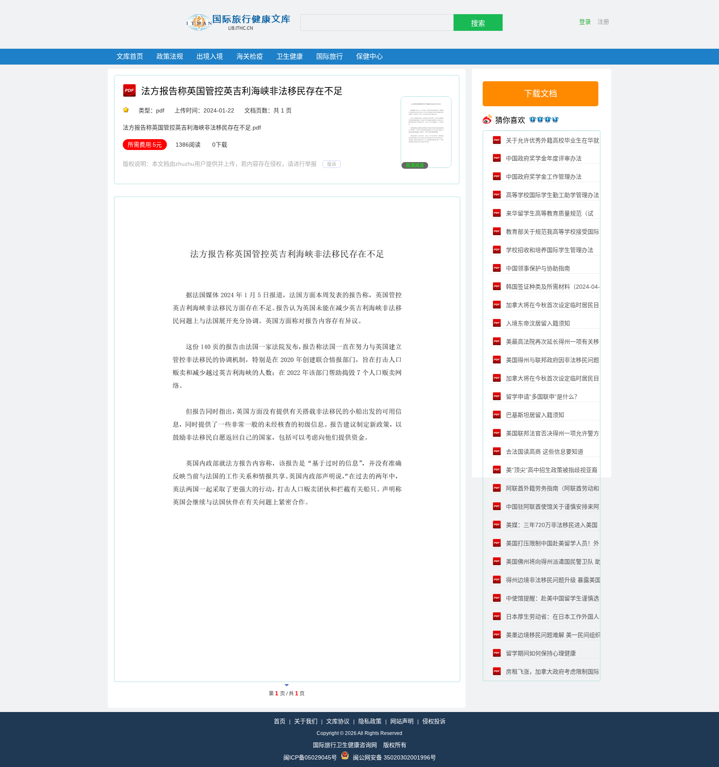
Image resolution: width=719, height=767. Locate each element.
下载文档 (540, 93)
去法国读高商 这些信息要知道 (543, 451)
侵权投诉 (434, 721)
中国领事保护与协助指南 (537, 268)
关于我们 (305, 721)
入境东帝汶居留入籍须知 (537, 323)
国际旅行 (329, 56)
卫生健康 (289, 56)
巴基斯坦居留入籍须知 (534, 415)
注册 (603, 21)
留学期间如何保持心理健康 (540, 653)
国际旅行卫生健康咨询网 (345, 745)
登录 (585, 21)
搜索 (478, 23)
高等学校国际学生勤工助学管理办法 (551, 195)
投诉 (331, 164)
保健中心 (369, 56)
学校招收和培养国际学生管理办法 (548, 250)
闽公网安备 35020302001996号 (394, 757)
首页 (279, 721)
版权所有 (395, 745)
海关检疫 (249, 56)
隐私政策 (370, 721)
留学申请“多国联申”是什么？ (542, 396)
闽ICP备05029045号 (310, 757)
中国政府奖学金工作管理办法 (543, 176)
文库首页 (130, 56)
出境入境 (209, 56)
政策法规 (169, 56)
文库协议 (338, 721)
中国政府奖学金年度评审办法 (543, 158)
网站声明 (402, 721)
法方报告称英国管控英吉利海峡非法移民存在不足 (241, 91)
